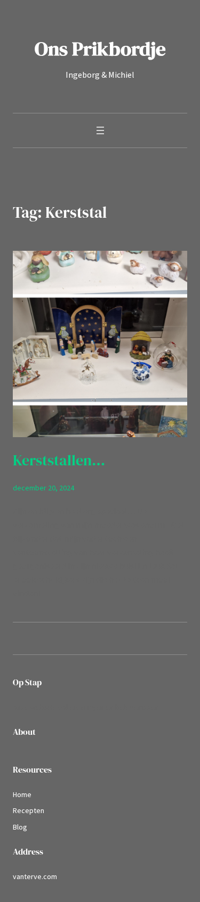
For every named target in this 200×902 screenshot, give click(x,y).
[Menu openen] (100, 130)
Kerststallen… (59, 460)
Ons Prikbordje (100, 48)
